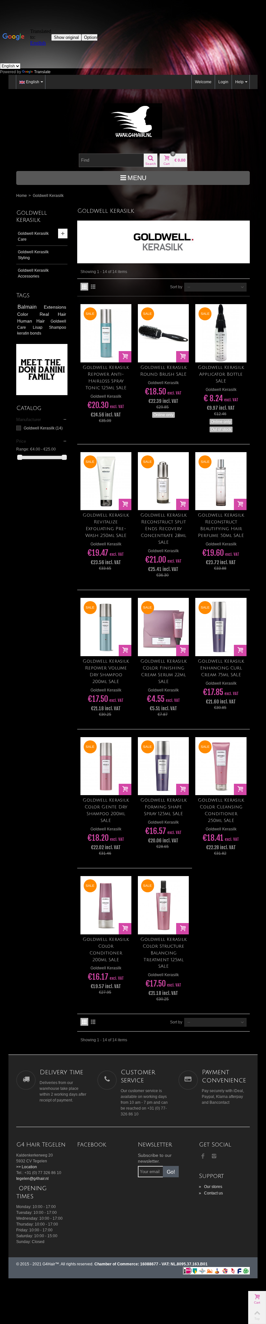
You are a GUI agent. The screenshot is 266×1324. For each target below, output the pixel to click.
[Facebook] (203, 1156)
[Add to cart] (125, 356)
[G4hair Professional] (133, 121)
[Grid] (84, 287)
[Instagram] (214, 1156)
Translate (42, 72)
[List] (93, 287)
